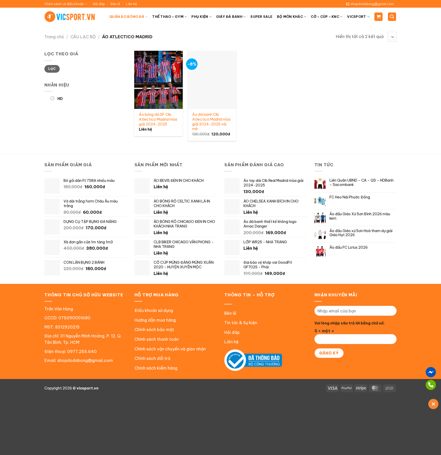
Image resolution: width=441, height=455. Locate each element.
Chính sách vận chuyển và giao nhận (170, 348)
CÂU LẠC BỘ (83, 36)
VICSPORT (356, 17)
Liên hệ (131, 4)
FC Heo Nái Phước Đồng (349, 197)
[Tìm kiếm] (392, 16)
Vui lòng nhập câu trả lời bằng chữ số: (349, 323)
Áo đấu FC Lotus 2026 (348, 247)
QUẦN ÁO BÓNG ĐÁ (126, 17)
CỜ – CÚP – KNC (325, 17)
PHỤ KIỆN (199, 17)
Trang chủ (54, 36)
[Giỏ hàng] (378, 16)
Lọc (52, 69)
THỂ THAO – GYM (167, 17)
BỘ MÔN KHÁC (290, 17)
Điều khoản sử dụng (153, 310)
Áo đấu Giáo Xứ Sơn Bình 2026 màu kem (359, 216)
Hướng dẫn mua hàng (155, 320)
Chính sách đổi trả (152, 358)
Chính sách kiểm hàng (155, 368)
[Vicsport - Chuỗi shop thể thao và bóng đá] (69, 16)
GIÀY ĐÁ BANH (229, 17)
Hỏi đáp (99, 4)
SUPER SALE (261, 17)
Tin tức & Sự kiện (240, 322)
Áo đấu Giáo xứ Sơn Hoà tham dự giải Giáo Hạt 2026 (361, 233)
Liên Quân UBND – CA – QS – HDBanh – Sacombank (361, 182)
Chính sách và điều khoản (64, 4)
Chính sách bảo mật (154, 329)
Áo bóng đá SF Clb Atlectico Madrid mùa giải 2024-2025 (158, 119)
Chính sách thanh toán (156, 339)
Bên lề (115, 4)
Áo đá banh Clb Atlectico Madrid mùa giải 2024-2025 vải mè (211, 121)
